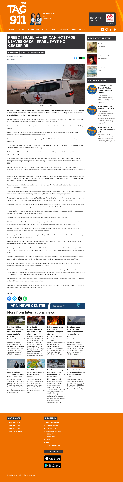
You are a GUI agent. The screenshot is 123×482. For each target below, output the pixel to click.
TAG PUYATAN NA (15, 431)
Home (11, 30)
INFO (73, 30)
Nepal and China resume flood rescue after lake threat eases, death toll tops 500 (16, 331)
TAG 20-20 (63, 30)
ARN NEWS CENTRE (53, 445)
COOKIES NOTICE (52, 423)
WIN (54, 30)
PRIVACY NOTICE (52, 426)
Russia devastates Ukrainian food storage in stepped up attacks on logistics (75, 331)
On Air (20, 30)
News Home (14, 52)
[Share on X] (80, 58)
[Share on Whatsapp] (83, 58)
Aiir (20, 475)
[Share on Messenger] (77, 58)
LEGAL (48, 439)
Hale (99, 70)
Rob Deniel (101, 46)
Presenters (33, 30)
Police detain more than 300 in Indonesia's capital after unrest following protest (55, 331)
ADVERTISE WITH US (53, 431)
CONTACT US (51, 428)
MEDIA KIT (49, 434)
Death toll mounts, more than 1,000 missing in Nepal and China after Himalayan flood (56, 374)
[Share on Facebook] (74, 58)
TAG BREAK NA (14, 426)
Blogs (45, 30)
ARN (47, 442)
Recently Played (99, 38)
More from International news (33, 52)
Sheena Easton (102, 58)
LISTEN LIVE (50, 437)
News (82, 30)
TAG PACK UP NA (15, 428)
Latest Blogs (97, 80)
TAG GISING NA (14, 423)
